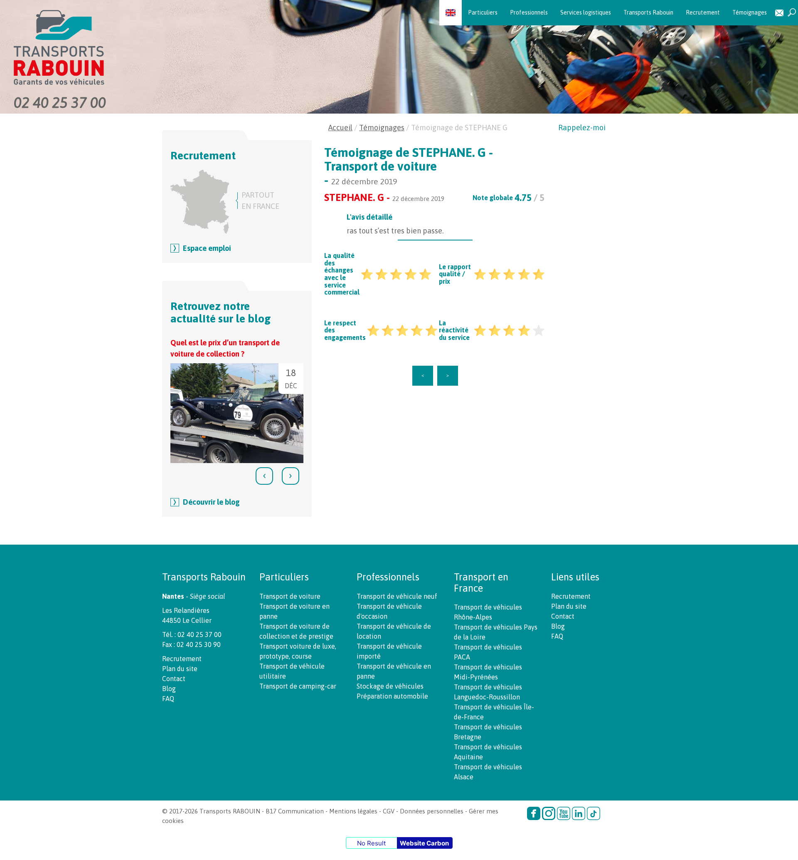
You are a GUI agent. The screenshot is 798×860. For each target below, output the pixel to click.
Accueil (340, 127)
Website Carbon (424, 843)
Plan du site (179, 668)
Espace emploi (207, 248)
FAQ (168, 698)
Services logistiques (585, 12)
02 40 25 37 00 (60, 102)
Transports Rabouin (648, 12)
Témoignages (749, 12)
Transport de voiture (289, 596)
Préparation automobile (392, 696)
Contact (779, 12)
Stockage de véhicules (390, 686)
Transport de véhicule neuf (397, 596)
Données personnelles (431, 811)
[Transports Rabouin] (137, 47)
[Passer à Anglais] (450, 12)
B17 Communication (295, 811)
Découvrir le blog (211, 502)
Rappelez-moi (582, 127)
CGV (388, 811)
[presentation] (264, 476)
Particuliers (483, 12)
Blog (169, 688)
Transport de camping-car (297, 686)
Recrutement (703, 12)
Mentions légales (353, 811)
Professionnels (529, 12)
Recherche (792, 12)
